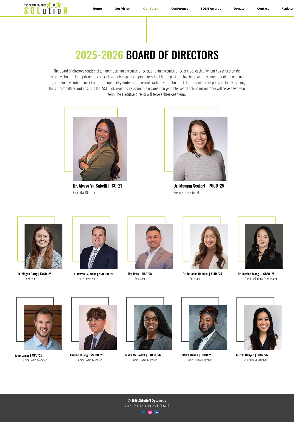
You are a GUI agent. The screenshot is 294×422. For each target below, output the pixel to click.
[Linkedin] (143, 412)
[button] (207, 8)
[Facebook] (156, 412)
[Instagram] (150, 412)
